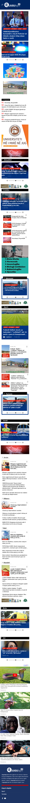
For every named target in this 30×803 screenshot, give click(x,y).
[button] (15, 13)
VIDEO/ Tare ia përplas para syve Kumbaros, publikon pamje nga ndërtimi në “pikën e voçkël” (13, 405)
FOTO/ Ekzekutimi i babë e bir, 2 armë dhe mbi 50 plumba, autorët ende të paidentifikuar (19, 233)
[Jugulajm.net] (12, 5)
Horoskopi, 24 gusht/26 (18, 238)
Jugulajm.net (9, 337)
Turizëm (18, 400)
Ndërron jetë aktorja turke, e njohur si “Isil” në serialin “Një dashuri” (14, 652)
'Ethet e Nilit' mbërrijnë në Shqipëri (5, 574)
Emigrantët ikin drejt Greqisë (7, 219)
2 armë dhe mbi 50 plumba (6, 233)
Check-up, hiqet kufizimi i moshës (18, 505)
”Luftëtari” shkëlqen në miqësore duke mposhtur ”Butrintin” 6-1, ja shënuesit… (19, 377)
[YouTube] (5, 798)
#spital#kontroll (7, 508)
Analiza (6, 400)
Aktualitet (7, 28)
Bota (13, 28)
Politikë (5, 198)
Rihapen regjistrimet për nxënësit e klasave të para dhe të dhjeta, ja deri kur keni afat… (14, 115)
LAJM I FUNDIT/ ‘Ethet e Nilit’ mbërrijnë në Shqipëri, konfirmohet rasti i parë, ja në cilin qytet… (19, 571)
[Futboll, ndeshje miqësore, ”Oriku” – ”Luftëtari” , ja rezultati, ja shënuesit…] (15, 318)
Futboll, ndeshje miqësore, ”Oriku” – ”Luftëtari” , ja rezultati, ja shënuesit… (14, 332)
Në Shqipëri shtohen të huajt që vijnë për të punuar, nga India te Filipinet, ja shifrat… (14, 55)
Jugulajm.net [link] (5, 774)
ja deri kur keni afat (5, 470)
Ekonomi (4, 50)
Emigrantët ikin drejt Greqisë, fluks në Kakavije (19, 217)
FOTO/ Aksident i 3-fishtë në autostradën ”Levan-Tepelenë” (19, 225)
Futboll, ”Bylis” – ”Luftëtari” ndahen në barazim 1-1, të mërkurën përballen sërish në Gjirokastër (18, 352)
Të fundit (18, 28)
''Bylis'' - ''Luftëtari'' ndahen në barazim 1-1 (6, 355)
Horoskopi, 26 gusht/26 (11, 102)
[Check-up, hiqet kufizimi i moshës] (6, 505)
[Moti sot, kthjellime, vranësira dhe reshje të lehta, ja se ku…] (6, 535)
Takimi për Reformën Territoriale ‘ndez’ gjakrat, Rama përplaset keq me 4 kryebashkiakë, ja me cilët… (15, 203)
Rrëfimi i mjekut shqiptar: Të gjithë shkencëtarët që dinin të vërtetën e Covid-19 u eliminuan (14, 590)
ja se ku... (5, 539)
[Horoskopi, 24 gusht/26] (7, 240)
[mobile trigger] (3, 5)
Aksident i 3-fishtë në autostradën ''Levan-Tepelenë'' (7, 226)
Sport (5, 327)
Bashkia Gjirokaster (5, 386)
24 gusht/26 (7, 242)
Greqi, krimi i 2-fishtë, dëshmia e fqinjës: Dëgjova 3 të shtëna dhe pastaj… (13, 624)
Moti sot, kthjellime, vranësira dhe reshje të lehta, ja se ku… (17, 536)
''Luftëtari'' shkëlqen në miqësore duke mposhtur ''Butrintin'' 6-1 (5, 377)
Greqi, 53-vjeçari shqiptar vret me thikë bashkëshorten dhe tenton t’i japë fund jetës (14, 34)
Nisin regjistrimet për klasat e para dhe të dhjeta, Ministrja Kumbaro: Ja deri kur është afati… (14, 478)
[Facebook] (2, 798)
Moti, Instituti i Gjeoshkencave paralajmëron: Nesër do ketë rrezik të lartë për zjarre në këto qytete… (14, 556)
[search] (27, 5)
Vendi (17, 327)
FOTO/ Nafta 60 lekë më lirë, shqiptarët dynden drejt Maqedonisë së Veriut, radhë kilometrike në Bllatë (15, 289)
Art (4, 648)
